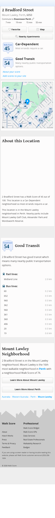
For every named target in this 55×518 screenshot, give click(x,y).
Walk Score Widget (31, 428)
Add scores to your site (14, 76)
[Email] (13, 428)
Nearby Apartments (29, 36)
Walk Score (8, 423)
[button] (27, 102)
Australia (6, 397)
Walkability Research (32, 443)
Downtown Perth (23, 19)
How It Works (7, 436)
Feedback (6, 447)
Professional (30, 423)
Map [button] (42, 29)
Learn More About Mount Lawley (27, 380)
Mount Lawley (45, 397)
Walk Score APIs (30, 432)
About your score (11, 72)
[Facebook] (8, 428)
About (4, 432)
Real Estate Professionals (34, 440)
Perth (22, 15)
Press (4, 440)
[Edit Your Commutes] (33, 18)
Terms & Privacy (9, 443)
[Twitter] (4, 428)
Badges (26, 447)
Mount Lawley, (10, 15)
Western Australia (20, 397)
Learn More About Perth (27, 389)
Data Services (29, 436)
